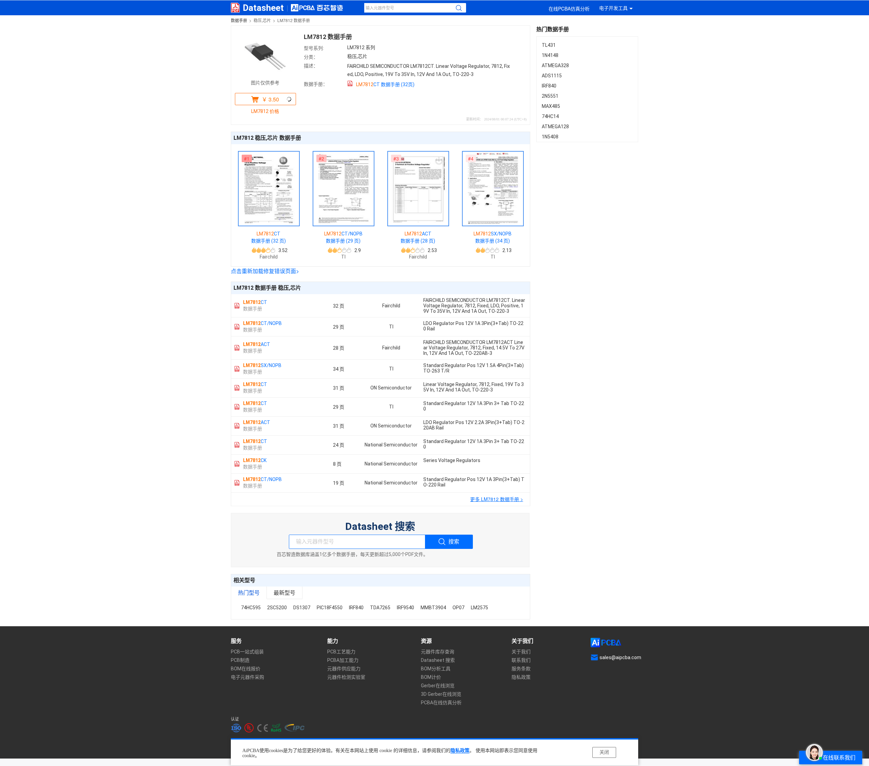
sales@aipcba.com (620, 657)
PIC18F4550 (330, 607)
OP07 (458, 607)
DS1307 (301, 607)
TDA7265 (380, 607)
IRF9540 (405, 607)
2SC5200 (277, 607)
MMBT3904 (433, 607)
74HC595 (251, 607)
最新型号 (284, 592)
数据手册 (239, 20)
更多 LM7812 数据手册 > (496, 499)
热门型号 (249, 592)
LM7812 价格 (265, 111)
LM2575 (479, 607)
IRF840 (356, 607)
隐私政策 (459, 750)
